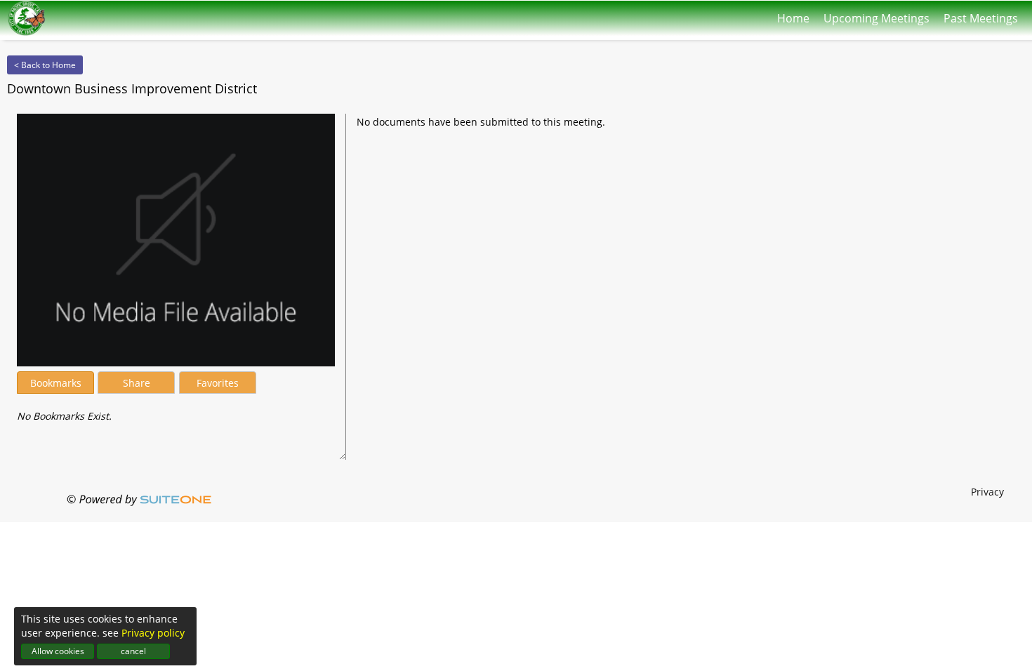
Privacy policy (153, 632)
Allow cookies (58, 651)
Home (793, 15)
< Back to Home (45, 65)
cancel (133, 651)
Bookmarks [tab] (55, 383)
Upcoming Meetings (876, 15)
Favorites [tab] (218, 383)
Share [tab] (136, 383)
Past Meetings (981, 15)
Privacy (987, 491)
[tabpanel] (176, 409)
